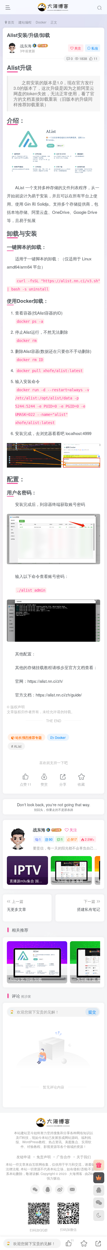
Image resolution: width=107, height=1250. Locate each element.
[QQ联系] (98, 1190)
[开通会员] (98, 1177)
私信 (94, 48)
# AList (16, 746)
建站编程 (25, 22)
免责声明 (43, 1156)
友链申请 (23, 1156)
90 (51, 839)
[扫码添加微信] (98, 1202)
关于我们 (84, 1156)
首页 (10, 22)
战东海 (26, 45)
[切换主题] (98, 1215)
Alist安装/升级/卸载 (28, 35)
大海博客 (75, 1173)
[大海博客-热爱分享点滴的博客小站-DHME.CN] (53, 1121)
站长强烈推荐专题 (28, 737)
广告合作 (64, 1156)
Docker (41, 22)
